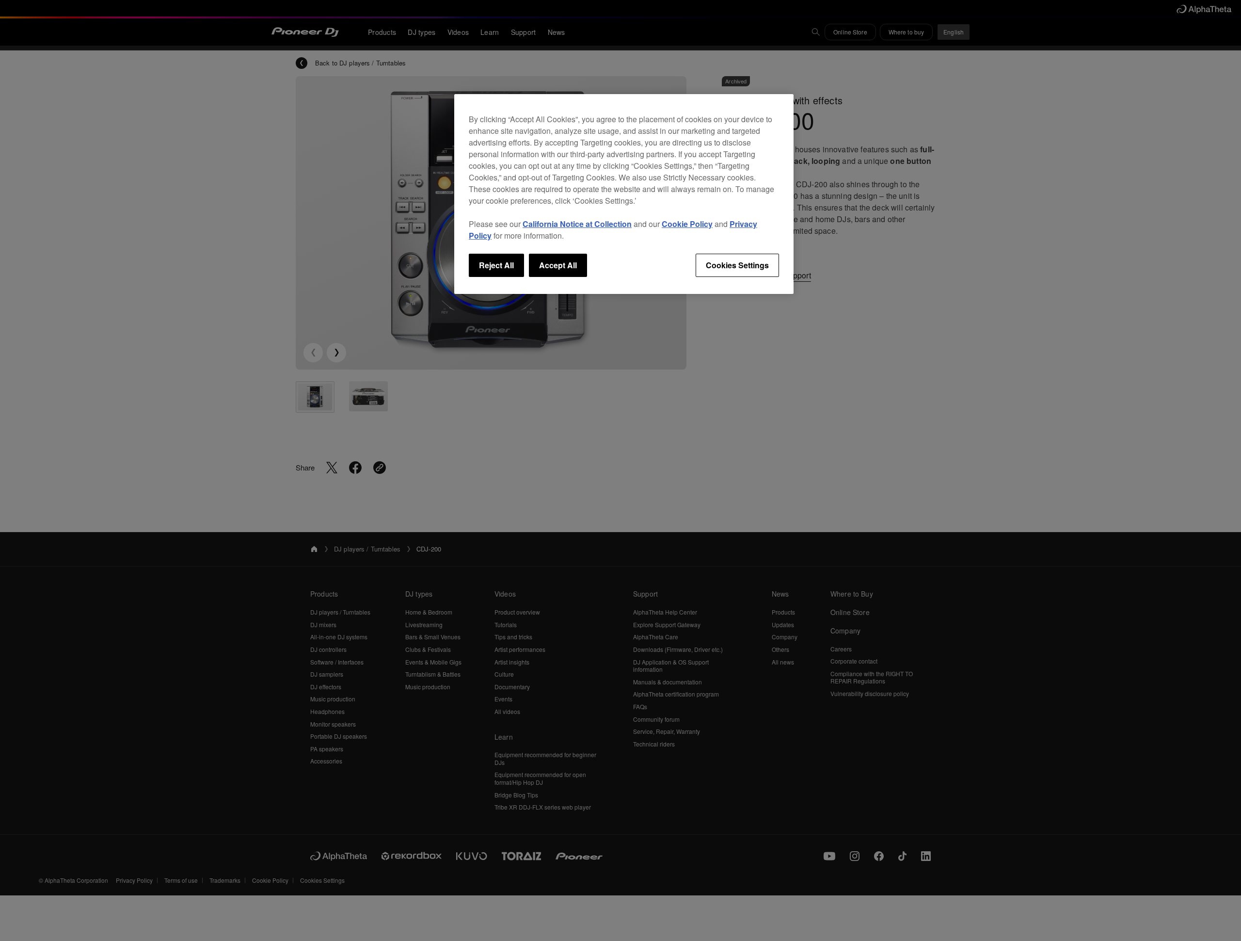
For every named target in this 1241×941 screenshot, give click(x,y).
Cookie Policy (687, 223)
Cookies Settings (737, 265)
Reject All (496, 265)
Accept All (558, 265)
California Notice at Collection (577, 223)
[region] (624, 194)
